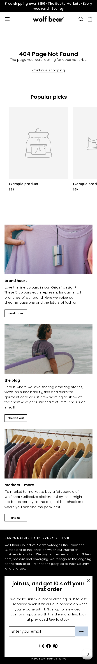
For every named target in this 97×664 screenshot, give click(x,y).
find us (16, 518)
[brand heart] (48, 249)
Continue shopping (48, 70)
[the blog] (48, 349)
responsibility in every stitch (37, 538)
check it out (16, 418)
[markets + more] (48, 454)
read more (16, 313)
